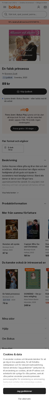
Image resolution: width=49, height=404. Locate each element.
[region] (24, 376)
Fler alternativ (24, 399)
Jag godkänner (24, 391)
